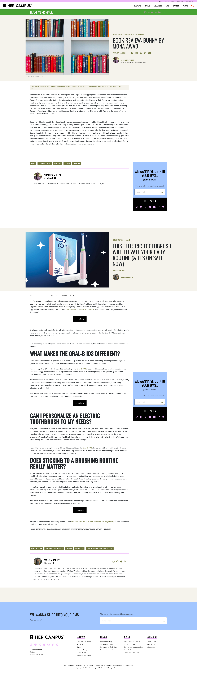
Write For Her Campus (132, 641)
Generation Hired (106, 650)
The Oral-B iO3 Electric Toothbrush (80, 309)
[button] (192, 5)
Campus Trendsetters (131, 652)
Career (176, 6)
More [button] (185, 6)
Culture (137, 6)
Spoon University (106, 641)
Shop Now (79, 319)
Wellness (158, 6)
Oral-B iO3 (81, 368)
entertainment (45, 163)
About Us (80, 644)
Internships (151, 647)
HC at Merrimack (41, 12)
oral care (79, 548)
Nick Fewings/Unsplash (34, 76)
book (33, 163)
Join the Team (152, 644)
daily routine (36, 548)
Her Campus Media (84, 641)
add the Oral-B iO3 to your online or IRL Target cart (92, 521)
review (67, 163)
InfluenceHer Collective (108, 647)
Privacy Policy (82, 650)
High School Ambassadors (133, 647)
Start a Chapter (129, 644)
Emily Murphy (127, 277)
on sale (69, 548)
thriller (77, 163)
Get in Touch (151, 641)
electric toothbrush (54, 548)
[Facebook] (132, 53)
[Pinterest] (136, 53)
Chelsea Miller (127, 60)
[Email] (149, 53)
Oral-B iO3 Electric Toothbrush (99, 548)
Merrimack (117, 34)
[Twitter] (141, 53)
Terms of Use (81, 652)
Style (147, 6)
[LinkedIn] (145, 53)
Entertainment (138, 34)
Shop (79, 647)
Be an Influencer (130, 650)
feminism (57, 163)
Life (167, 6)
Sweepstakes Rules (84, 655)
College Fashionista (107, 644)
